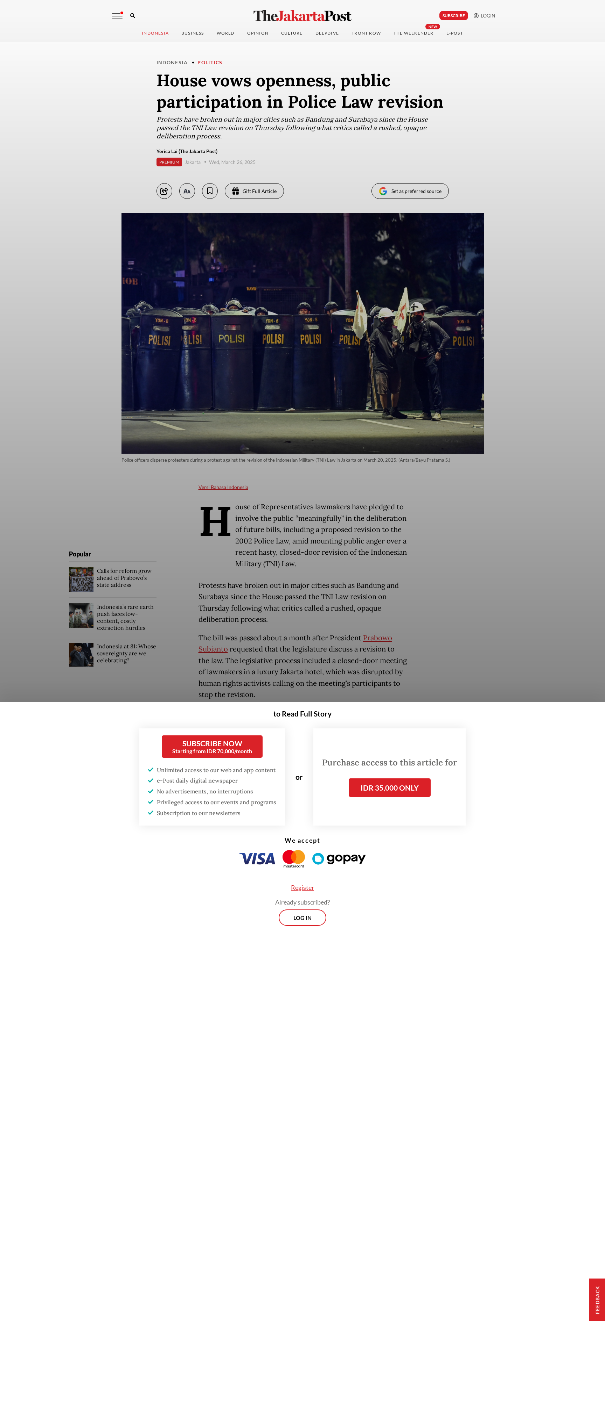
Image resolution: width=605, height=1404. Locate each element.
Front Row (366, 33)
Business (192, 33)
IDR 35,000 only (390, 787)
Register (302, 887)
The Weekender (414, 33)
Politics (209, 62)
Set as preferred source (416, 191)
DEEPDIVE (327, 33)
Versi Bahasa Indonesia (223, 487)
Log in (302, 917)
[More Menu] (117, 16)
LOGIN (487, 16)
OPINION (258, 33)
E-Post (454, 33)
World (226, 33)
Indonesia (155, 33)
